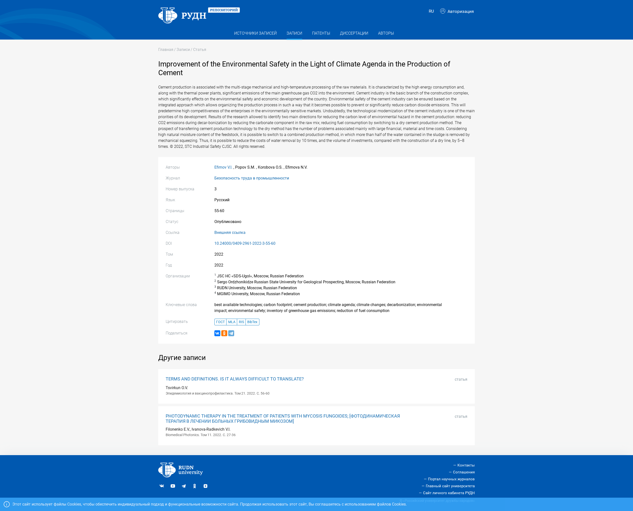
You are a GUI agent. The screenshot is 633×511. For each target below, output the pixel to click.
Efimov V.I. (223, 167)
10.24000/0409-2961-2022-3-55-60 (244, 243)
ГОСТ (220, 322)
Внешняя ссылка (230, 232)
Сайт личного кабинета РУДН (449, 493)
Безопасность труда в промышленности (251, 178)
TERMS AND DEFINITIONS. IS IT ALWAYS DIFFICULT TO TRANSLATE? (235, 379)
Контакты (466, 465)
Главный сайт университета (450, 486)
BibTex (252, 322)
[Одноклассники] (224, 333)
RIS (241, 322)
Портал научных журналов (451, 479)
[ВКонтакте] (217, 333)
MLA (231, 322)
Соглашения (464, 472)
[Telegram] (231, 333)
